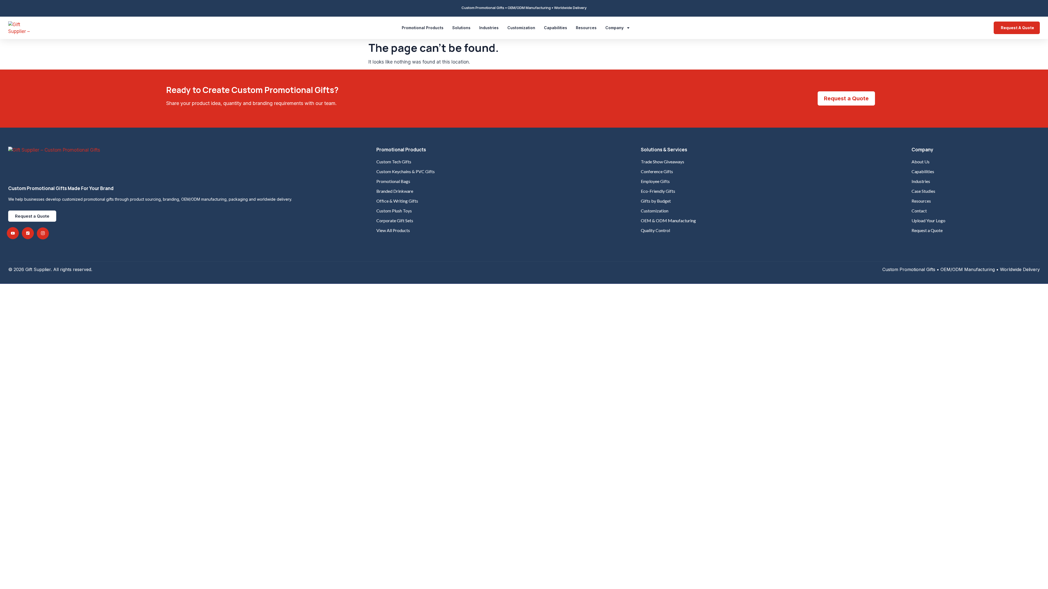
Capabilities (555, 27)
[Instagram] (43, 233)
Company (614, 27)
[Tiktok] (28, 233)
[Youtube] (13, 233)
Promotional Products (422, 27)
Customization (521, 27)
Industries (489, 27)
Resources (586, 27)
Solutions (461, 27)
